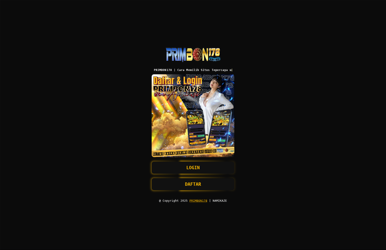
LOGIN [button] (193, 167)
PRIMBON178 (198, 200)
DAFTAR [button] (193, 184)
